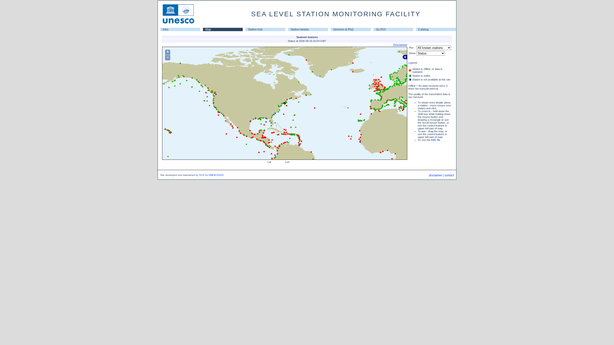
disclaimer (435, 175)
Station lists (255, 29)
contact (449, 175)
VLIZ (201, 175)
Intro (165, 29)
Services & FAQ (343, 29)
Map (208, 29)
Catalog (423, 29)
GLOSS (381, 29)
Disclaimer (400, 45)
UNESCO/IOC (216, 175)
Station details (299, 29)
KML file (435, 139)
